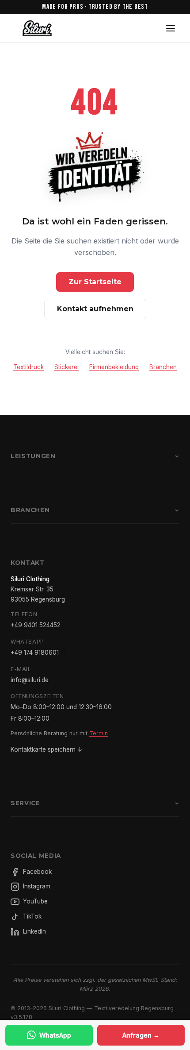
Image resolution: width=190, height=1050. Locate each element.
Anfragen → (141, 1035)
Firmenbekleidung (114, 367)
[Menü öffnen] (170, 28)
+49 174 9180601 (35, 652)
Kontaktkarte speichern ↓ (46, 749)
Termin (98, 733)
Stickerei (66, 367)
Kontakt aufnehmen (95, 309)
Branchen (163, 367)
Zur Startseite (95, 282)
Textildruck (28, 367)
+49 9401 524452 (36, 625)
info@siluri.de (30, 679)
